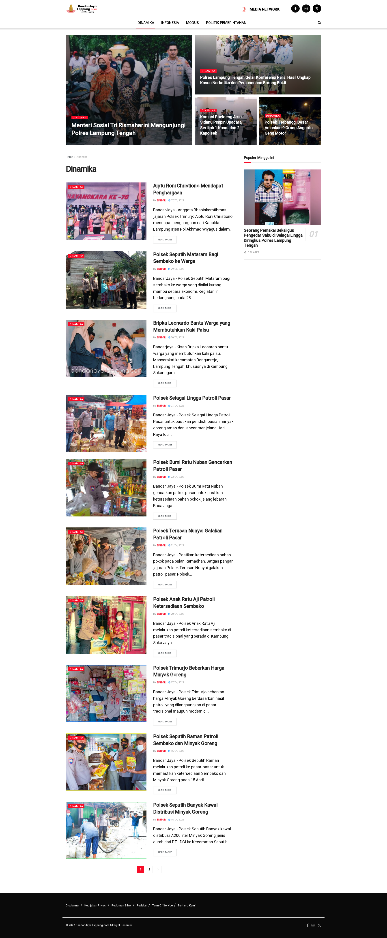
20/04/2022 (177, 614)
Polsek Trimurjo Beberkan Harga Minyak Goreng (188, 671)
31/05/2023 (209, 92)
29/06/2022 (177, 269)
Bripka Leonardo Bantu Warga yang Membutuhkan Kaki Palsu (191, 326)
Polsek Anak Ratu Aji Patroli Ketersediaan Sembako (184, 603)
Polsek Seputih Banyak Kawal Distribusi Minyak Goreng (185, 808)
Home (69, 157)
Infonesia (170, 23)
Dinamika (146, 23)
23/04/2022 (177, 477)
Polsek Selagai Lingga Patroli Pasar (192, 398)
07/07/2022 (177, 200)
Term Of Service (162, 905)
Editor (161, 200)
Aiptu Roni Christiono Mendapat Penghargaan (188, 189)
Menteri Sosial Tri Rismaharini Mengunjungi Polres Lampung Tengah (128, 129)
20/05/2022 (177, 337)
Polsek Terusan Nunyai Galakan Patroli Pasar (188, 534)
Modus (192, 23)
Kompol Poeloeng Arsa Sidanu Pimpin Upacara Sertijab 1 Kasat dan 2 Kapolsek (221, 125)
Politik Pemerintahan (226, 23)
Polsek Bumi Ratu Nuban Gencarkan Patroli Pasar (192, 466)
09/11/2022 (273, 142)
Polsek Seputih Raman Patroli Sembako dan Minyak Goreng (185, 740)
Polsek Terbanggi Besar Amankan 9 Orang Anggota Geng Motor (289, 127)
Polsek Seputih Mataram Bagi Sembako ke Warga (185, 258)
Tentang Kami (187, 905)
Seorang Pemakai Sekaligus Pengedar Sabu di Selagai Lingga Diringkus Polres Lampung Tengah (273, 238)
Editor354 (81, 142)
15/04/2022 (177, 820)
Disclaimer (72, 905)
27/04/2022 (177, 406)
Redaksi (142, 905)
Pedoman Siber (121, 905)
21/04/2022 (177, 545)
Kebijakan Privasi (95, 905)
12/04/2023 (209, 142)
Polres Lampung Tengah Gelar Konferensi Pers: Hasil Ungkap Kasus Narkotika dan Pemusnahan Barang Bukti (255, 80)
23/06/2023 (99, 142)
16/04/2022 (177, 751)
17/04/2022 (177, 682)
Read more (164, 240)
